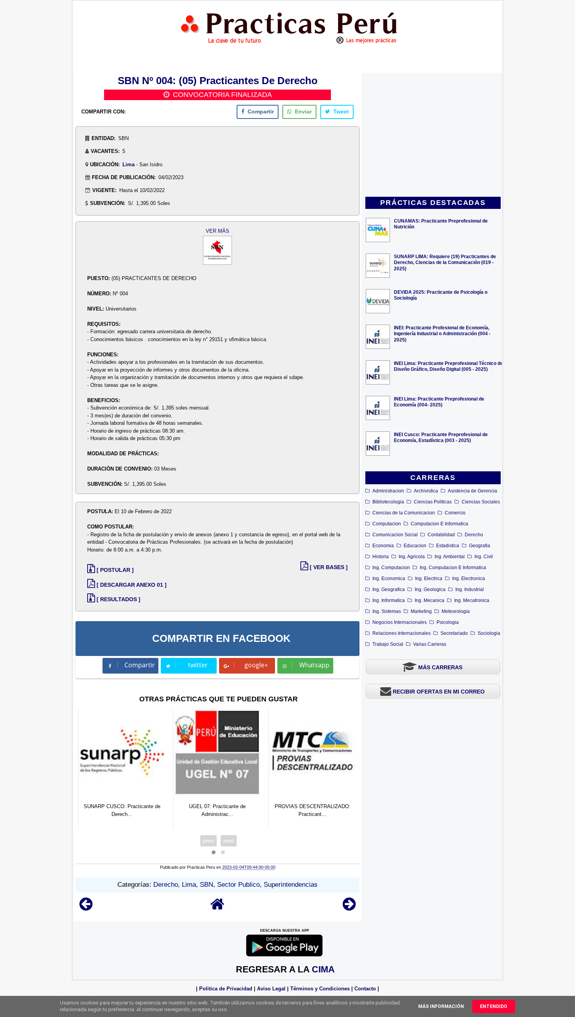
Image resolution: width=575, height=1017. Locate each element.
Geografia (479, 545)
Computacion (386, 523)
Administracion (388, 491)
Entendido (493, 1006)
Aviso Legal (271, 989)
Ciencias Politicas (433, 502)
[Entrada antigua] (349, 908)
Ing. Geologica (430, 589)
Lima (128, 164)
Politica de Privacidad (225, 989)
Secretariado (454, 633)
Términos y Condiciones (320, 989)
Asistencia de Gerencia (472, 491)
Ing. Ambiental (450, 556)
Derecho (474, 534)
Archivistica (426, 491)
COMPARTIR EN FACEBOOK (221, 638)
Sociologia (489, 633)
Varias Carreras (429, 644)
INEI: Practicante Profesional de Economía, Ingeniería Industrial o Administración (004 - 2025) (442, 333)
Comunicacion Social (395, 534)
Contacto (365, 989)
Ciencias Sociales (481, 502)
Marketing (421, 611)
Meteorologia (456, 611)
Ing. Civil (483, 556)
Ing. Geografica (388, 589)
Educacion (415, 545)
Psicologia (448, 622)
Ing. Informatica (388, 600)
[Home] (217, 908)
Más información (441, 1006)
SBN (206, 884)
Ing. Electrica (428, 578)
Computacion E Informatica (439, 523)
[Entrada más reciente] (85, 908)
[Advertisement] (433, 135)
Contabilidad (441, 534)
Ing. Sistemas (386, 611)
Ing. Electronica (468, 578)
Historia (380, 556)
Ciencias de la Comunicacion (403, 513)
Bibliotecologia (388, 502)
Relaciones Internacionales (401, 633)
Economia (383, 545)
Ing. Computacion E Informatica (453, 567)
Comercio (455, 513)
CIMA (323, 969)
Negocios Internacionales (399, 622)
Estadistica (447, 545)
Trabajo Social (387, 644)
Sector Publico (238, 884)
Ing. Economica (388, 578)
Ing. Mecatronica (471, 600)
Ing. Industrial (469, 589)
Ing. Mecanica (429, 600)
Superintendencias (291, 884)
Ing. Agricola (412, 556)
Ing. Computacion (391, 567)
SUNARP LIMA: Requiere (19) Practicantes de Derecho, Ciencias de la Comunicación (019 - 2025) (445, 262)
